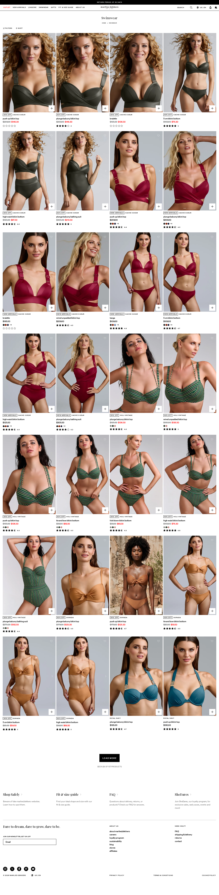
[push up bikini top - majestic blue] (115, 224)
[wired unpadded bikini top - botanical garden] (164, 426)
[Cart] (216, 8)
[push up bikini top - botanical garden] (6, 527)
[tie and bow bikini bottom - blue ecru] (57, 527)
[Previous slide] (6, 72)
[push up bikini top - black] (111, 224)
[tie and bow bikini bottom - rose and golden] (61, 527)
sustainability (116, 841)
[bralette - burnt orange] (6, 325)
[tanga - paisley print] (115, 325)
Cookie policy (209, 875)
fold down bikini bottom (120, 520)
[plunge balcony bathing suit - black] (57, 426)
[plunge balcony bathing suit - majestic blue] (61, 426)
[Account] (210, 8)
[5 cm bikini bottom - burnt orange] (166, 325)
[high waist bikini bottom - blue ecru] (164, 527)
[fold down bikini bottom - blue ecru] (111, 527)
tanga (112, 317)
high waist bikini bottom (13, 216)
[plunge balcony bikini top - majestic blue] (168, 224)
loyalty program (117, 837)
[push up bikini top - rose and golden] (8, 527)
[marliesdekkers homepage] (109, 8)
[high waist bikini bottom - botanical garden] (166, 527)
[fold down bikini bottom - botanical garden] (113, 527)
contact (178, 841)
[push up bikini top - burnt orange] (113, 224)
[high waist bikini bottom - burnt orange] (6, 426)
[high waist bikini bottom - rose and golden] (168, 527)
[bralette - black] (4, 325)
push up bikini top (11, 118)
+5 (11, 426)
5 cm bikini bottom (171, 118)
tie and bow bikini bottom (67, 520)
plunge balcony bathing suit (68, 216)
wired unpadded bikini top (68, 317)
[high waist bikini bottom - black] (4, 426)
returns (178, 837)
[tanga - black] (111, 325)
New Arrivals (19, 7)
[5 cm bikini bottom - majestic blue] (168, 325)
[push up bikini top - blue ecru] (4, 527)
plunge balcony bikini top (67, 118)
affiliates (113, 851)
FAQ (177, 831)
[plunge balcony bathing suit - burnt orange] (59, 426)
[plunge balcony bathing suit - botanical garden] (6, 628)
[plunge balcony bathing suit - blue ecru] (4, 628)
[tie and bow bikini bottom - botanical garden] (59, 527)
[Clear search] (190, 8)
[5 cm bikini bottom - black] (164, 325)
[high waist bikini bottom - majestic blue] (8, 426)
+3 (11, 325)
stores (112, 847)
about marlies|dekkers (120, 831)
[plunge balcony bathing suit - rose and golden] (8, 628)
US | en (203, 7)
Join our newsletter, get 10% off (17, 836)
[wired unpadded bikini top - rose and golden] (166, 426)
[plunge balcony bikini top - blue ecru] (111, 426)
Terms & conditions (163, 875)
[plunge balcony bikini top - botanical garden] (113, 426)
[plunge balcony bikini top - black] (164, 224)
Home (104, 23)
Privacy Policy (117, 875)
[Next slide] (52, 72)
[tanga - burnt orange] (113, 325)
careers (113, 834)
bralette (113, 118)
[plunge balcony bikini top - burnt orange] (166, 224)
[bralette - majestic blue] (8, 325)
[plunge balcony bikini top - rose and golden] (115, 426)
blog (112, 844)
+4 (118, 223)
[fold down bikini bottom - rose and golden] (115, 527)
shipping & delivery (183, 834)
